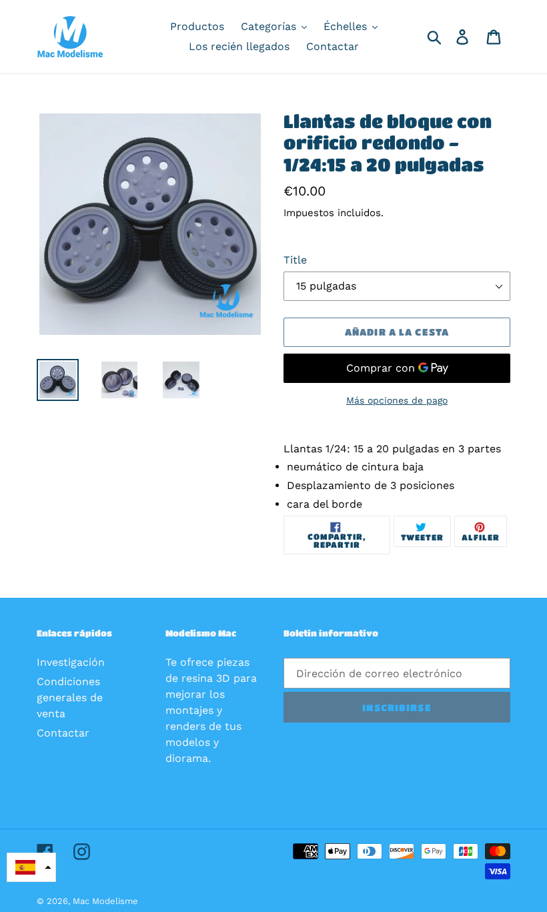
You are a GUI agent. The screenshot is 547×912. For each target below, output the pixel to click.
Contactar (63, 733)
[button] (31, 867)
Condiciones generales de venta (70, 697)
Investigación (71, 662)
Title (295, 260)
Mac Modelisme (105, 901)
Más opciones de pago (397, 400)
